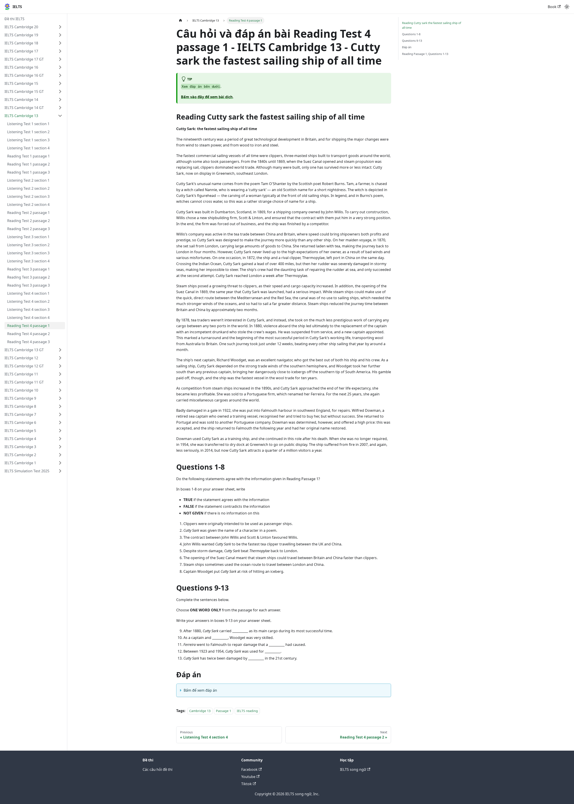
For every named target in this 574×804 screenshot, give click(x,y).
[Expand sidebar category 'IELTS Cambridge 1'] (60, 462)
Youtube (248, 776)
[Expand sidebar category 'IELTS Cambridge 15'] (60, 83)
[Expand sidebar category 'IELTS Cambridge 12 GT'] (60, 366)
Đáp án (406, 47)
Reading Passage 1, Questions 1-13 (425, 54)
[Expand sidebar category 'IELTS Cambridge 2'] (60, 454)
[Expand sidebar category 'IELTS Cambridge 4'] (60, 438)
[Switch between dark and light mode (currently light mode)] (566, 6)
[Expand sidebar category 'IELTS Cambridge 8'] (60, 406)
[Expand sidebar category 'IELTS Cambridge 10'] (60, 390)
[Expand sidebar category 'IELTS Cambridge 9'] (60, 398)
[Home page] (180, 20)
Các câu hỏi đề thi (157, 769)
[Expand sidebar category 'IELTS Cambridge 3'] (60, 446)
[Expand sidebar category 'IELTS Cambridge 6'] (60, 422)
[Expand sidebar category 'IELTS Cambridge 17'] (60, 51)
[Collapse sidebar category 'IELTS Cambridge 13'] (60, 115)
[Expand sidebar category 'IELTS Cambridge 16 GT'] (60, 75)
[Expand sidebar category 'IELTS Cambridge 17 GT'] (60, 59)
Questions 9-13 (412, 41)
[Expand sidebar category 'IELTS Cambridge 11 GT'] (60, 382)
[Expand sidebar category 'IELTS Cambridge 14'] (60, 99)
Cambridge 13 (200, 711)
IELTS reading (247, 711)
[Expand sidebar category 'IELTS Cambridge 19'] (60, 35)
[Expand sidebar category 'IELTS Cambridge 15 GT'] (60, 91)
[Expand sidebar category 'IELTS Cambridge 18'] (60, 43)
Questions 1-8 (411, 34)
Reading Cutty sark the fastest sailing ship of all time (431, 25)
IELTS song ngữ (353, 769)
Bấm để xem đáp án (200, 690)
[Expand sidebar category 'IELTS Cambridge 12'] (60, 358)
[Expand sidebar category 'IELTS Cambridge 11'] (60, 374)
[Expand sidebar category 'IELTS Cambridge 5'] (60, 430)
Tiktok (246, 783)
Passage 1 (223, 711)
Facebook (249, 769)
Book (552, 6)
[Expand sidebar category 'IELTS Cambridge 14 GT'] (60, 107)
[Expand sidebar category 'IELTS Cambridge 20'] (60, 27)
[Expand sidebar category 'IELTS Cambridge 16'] (60, 67)
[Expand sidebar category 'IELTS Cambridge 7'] (60, 414)
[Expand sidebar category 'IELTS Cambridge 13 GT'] (60, 349)
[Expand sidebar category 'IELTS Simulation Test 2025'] (60, 471)
